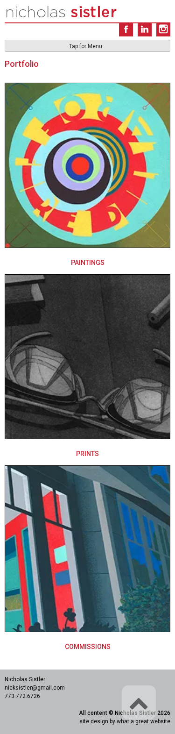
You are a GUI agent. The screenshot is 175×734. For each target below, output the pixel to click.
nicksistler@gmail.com (35, 687)
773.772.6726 (22, 696)
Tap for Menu (85, 46)
